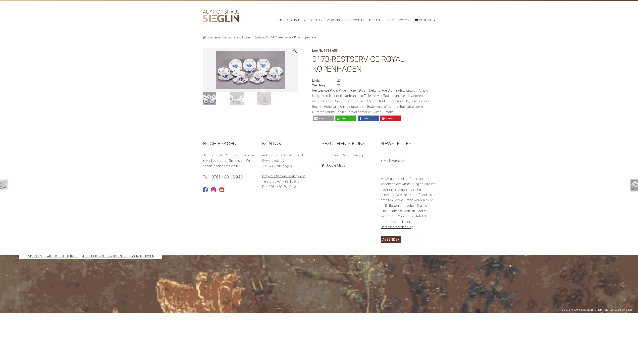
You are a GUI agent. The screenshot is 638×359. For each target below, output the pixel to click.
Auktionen (295, 20)
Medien (374, 20)
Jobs (390, 20)
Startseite (214, 37)
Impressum (34, 256)
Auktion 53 (261, 37)
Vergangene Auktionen (344, 20)
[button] (323, 118)
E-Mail (207, 161)
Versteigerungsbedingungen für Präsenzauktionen (118, 256)
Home (278, 20)
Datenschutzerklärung (397, 227)
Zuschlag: (319, 85)
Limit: (316, 80)
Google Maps (335, 165)
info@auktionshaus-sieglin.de (283, 176)
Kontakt (404, 20)
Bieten (315, 20)
